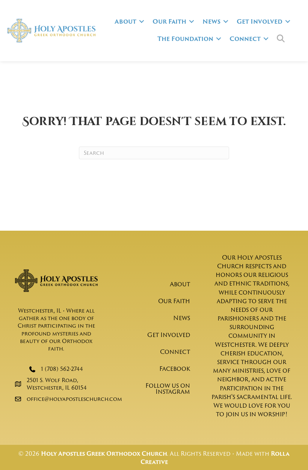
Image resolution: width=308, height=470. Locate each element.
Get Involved (259, 21)
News (211, 21)
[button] (141, 21)
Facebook (174, 368)
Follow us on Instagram (167, 388)
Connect (245, 38)
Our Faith (169, 21)
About (125, 21)
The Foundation (185, 38)
